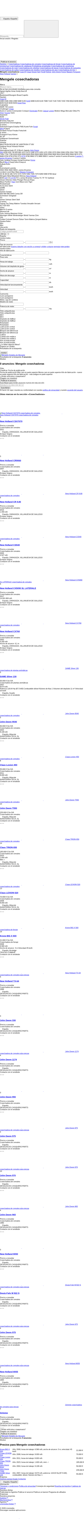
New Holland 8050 (9, 1254)
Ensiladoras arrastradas (41, 66)
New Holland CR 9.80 (10, 502)
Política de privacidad (27, 1486)
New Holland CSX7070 (11, 421)
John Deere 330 (8, 1020)
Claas (29, 72)
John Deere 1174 (8, 1059)
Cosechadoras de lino (66, 70)
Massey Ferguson (73, 72)
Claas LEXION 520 (9, 893)
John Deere (56, 72)
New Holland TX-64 (9, 981)
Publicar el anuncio (8, 381)
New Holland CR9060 (10, 460)
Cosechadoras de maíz (9, 68)
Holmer (48, 72)
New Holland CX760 (10, 631)
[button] (42, 50)
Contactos (22, 1479)
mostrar (4, 353)
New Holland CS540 (10, 545)
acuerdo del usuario (75, 390)
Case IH (23, 72)
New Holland (5, 74)
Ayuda (15, 1479)
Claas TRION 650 (8, 847)
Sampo (13, 74)
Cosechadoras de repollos (29, 70)
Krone (63, 72)
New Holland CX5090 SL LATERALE (18, 588)
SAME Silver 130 (8, 676)
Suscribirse (5, 388)
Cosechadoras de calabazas (21, 66)
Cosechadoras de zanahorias (62, 66)
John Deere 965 (8, 1215)
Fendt (43, 72)
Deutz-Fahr (36, 72)
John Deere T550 (8, 808)
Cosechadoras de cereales (30, 64)
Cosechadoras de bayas (49, 68)
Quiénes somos (6, 1479)
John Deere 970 (8, 1175)
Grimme (4, 1413)
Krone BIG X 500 (8, 936)
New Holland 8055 (9, 1372)
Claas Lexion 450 (8, 765)
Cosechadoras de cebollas (28, 68)
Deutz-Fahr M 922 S (9, 1293)
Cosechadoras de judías (9, 70)
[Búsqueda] (41, 29)
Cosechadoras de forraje (51, 64)
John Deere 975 (8, 1136)
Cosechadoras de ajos (49, 70)
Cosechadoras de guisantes (70, 68)
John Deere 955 (8, 1097)
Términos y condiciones (9, 1486)
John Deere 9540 (8, 722)
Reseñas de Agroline (63, 1486)
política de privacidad (51, 390)
